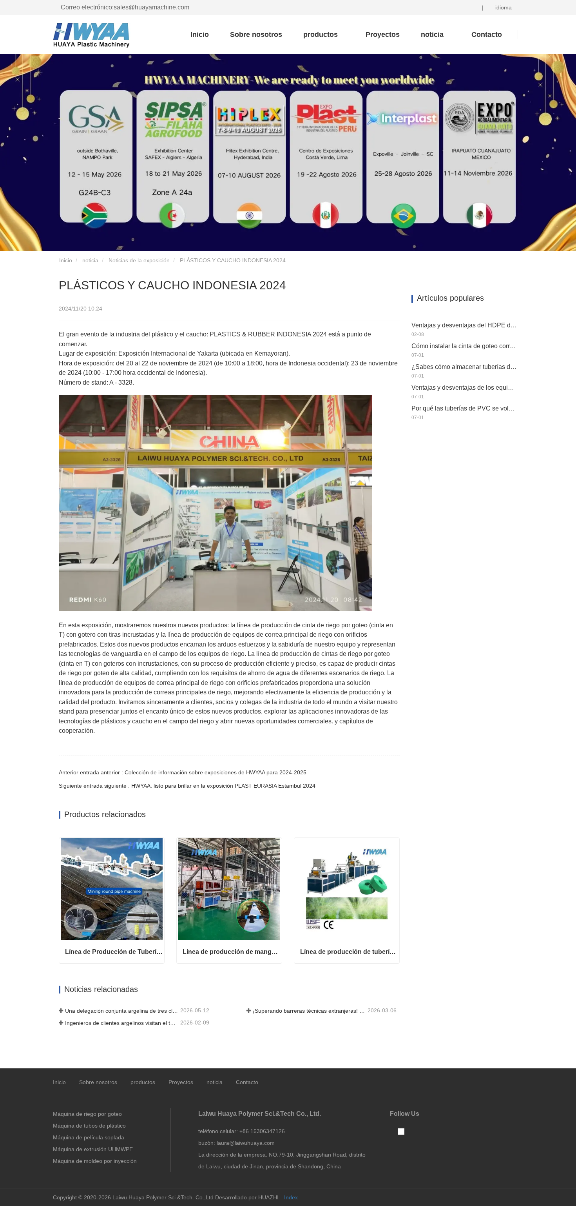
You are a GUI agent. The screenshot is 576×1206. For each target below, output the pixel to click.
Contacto (247, 1082)
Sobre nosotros (256, 34)
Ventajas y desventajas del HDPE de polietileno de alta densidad (464, 325)
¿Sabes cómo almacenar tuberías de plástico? (464, 366)
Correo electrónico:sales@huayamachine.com (125, 7)
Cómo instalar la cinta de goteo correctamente (464, 346)
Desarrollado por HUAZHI (247, 1197)
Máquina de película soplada (88, 1137)
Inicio (199, 34)
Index (291, 1197)
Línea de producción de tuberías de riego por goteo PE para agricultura (349, 951)
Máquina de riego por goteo (87, 1114)
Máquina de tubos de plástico (89, 1125)
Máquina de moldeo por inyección (95, 1161)
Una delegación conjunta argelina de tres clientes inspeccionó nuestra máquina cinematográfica (122, 1011)
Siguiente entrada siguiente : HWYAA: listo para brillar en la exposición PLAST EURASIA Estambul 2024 (187, 786)
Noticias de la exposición (139, 260)
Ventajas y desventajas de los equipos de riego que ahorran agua (464, 387)
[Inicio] (92, 35)
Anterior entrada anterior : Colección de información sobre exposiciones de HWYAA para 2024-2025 (182, 772)
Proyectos (383, 34)
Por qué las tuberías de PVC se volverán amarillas (464, 408)
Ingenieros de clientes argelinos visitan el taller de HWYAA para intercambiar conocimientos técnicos (122, 1023)
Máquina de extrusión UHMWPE (93, 1149)
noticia (90, 260)
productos (142, 1082)
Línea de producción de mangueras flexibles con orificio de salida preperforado (232, 951)
